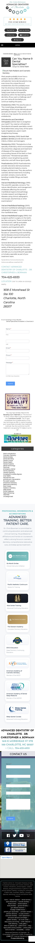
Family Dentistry (8, 471)
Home (6, 900)
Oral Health (7, 476)
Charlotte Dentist (8, 53)
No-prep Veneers (24, 914)
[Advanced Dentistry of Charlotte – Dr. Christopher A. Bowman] (17, 7)
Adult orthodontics (9, 453)
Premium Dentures (11, 914)
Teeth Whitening (8, 493)
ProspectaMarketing (17, 938)
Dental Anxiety (8, 457)
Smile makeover (8, 491)
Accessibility (20, 930)
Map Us (18, 40)
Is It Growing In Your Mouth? (11, 319)
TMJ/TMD (6, 495)
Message (9, 362)
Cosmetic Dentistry (9, 455)
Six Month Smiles (24, 920)
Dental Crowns (8, 460)
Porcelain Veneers (26, 912)
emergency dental (9, 469)
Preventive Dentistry (10, 483)
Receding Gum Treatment (11, 415)
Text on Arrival (24, 30)
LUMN (8, 936)
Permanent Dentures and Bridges (17, 918)
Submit (10, 383)
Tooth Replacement (24, 916)
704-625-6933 (10, 277)
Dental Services (26, 900)
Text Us (11, 35)
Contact (27, 930)
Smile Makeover (25, 922)
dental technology (9, 465)
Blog (15, 53)
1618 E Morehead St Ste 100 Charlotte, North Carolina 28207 (16, 298)
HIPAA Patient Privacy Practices (13, 928)
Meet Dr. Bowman (15, 900)
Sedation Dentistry (9, 488)
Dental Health (24, 67)
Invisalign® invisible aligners (12, 474)
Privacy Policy (27, 928)
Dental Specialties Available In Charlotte (19, 321)
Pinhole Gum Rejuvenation (11, 912)
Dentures (6, 467)
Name (8, 329)
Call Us (11, 30)
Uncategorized (8, 496)
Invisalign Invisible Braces (17, 910)
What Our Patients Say (10, 926)
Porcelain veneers (9, 481)
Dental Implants (8, 464)
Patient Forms (22, 926)
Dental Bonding (8, 459)
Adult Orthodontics (11, 902)
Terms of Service (10, 930)
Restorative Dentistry (11, 916)
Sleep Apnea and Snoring (12, 922)
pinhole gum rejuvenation (11, 479)
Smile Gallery (23, 924)
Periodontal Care (8, 477)
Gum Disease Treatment (17, 908)
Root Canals (7, 486)
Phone (8, 355)
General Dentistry (9, 472)
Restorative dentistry (10, 484)
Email (8, 348)
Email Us (25, 35)
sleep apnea (7, 489)
